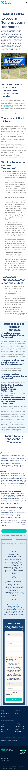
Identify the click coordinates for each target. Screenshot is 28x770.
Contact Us (14, 766)
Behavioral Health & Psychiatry (19, 722)
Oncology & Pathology (19, 728)
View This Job (20, 467)
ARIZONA (24, 737)
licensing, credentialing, (13, 607)
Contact (3, 716)
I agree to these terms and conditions (14, 663)
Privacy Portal (20, 766)
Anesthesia (3, 721)
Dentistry (3, 726)
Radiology (17, 729)
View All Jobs (14, 531)
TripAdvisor (7, 107)
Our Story (3, 711)
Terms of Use (24, 764)
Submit (14, 699)
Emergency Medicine (19, 726)
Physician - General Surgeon (11, 491)
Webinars (17, 713)
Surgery (3, 731)
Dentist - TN (5, 453)
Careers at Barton (5, 713)
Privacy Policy (17, 764)
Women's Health (18, 731)
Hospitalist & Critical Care (6, 728)
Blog (16, 711)
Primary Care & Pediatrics (6, 729)
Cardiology (3, 724)
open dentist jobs (13, 113)
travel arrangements (13, 608)
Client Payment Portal (5, 766)
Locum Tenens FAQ (19, 715)
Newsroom (3, 715)
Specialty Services (19, 724)
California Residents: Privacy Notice (8, 768)
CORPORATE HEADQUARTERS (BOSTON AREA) (10, 737)
